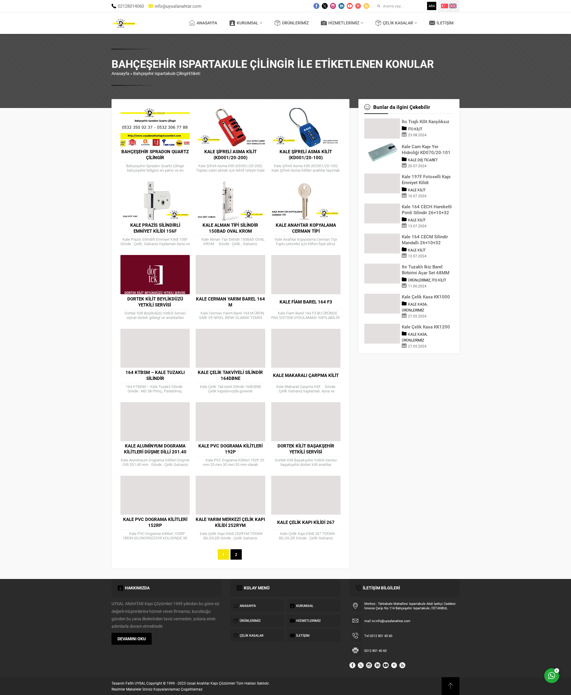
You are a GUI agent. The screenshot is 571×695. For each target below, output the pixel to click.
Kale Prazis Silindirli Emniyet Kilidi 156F (155, 228)
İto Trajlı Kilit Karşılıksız (425, 121)
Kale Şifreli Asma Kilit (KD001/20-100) (306, 154)
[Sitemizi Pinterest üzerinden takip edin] (358, 6)
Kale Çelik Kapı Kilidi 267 (306, 522)
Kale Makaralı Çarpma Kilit (306, 375)
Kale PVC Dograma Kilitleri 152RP (155, 522)
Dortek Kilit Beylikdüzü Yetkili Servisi (155, 302)
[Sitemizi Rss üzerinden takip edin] (366, 6)
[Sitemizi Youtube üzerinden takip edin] (350, 6)
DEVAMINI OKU (131, 638)
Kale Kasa (417, 304)
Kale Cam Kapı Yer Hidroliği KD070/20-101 (426, 149)
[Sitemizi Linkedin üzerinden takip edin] (341, 6)
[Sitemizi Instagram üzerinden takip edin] (333, 6)
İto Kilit (415, 128)
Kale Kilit (417, 189)
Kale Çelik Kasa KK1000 (426, 297)
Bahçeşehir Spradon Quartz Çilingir (155, 154)
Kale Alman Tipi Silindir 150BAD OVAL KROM (230, 228)
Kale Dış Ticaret (423, 159)
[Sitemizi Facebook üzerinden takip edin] (316, 6)
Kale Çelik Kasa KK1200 (426, 327)
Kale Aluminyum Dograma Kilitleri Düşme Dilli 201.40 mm (155, 452)
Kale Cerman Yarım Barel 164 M (230, 302)
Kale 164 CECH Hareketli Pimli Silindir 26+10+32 (427, 209)
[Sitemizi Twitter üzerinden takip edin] (325, 6)
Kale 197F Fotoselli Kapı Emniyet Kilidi (426, 179)
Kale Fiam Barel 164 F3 (306, 302)
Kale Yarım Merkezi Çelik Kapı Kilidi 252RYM (230, 522)
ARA (432, 6)
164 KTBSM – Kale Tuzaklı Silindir (155, 375)
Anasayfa (120, 73)
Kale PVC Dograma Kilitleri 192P (230, 449)
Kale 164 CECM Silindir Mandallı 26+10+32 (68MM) (425, 239)
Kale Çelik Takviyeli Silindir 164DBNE (230, 375)
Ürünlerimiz (419, 280)
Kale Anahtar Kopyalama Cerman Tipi (306, 228)
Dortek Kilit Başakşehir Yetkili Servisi (305, 449)
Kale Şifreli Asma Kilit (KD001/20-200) (230, 154)
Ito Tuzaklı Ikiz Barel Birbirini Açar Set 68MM (425, 270)
